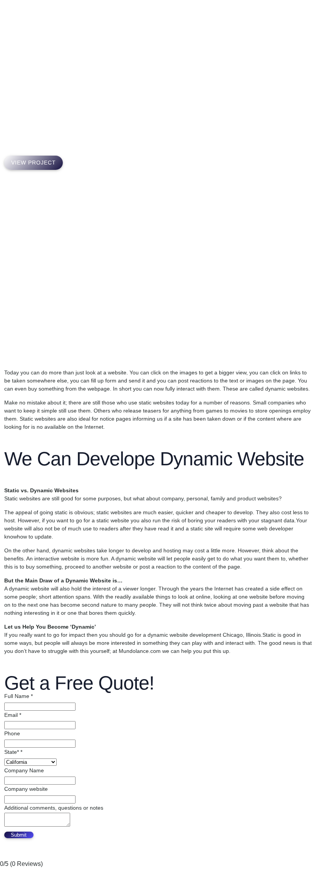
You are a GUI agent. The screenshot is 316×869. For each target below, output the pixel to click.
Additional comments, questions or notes (53, 808)
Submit (19, 835)
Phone (12, 733)
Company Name (24, 770)
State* (13, 752)
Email (12, 715)
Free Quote (275, 19)
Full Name (18, 696)
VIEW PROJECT (33, 162)
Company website (26, 789)
